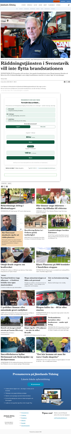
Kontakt (23, 423)
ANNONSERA (63, 1)
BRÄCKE (37, 8)
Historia (23, 421)
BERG (42, 8)
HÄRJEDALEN (47, 8)
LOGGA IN (68, 1)
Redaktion (24, 418)
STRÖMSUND (26, 8)
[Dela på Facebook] (65, 82)
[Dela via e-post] (69, 82)
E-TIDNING (58, 5)
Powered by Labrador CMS (35, 431)
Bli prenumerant (35, 384)
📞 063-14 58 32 (33, 168)
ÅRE (17, 8)
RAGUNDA (53, 8)
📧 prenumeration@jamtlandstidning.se (46, 168)
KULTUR (35, 5)
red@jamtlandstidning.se (60, 418)
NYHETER (24, 5)
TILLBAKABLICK (51, 5)
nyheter (4, 183)
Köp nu (30, 142)
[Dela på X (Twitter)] (67, 82)
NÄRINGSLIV (29, 5)
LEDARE (40, 5)
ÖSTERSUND (32, 8)
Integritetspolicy (25, 426)
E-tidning (23, 416)
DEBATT (45, 5)
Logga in (18, 126)
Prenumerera (24, 413)
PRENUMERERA (56, 1)
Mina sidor (43, 126)
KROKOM (21, 8)
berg (9, 183)
